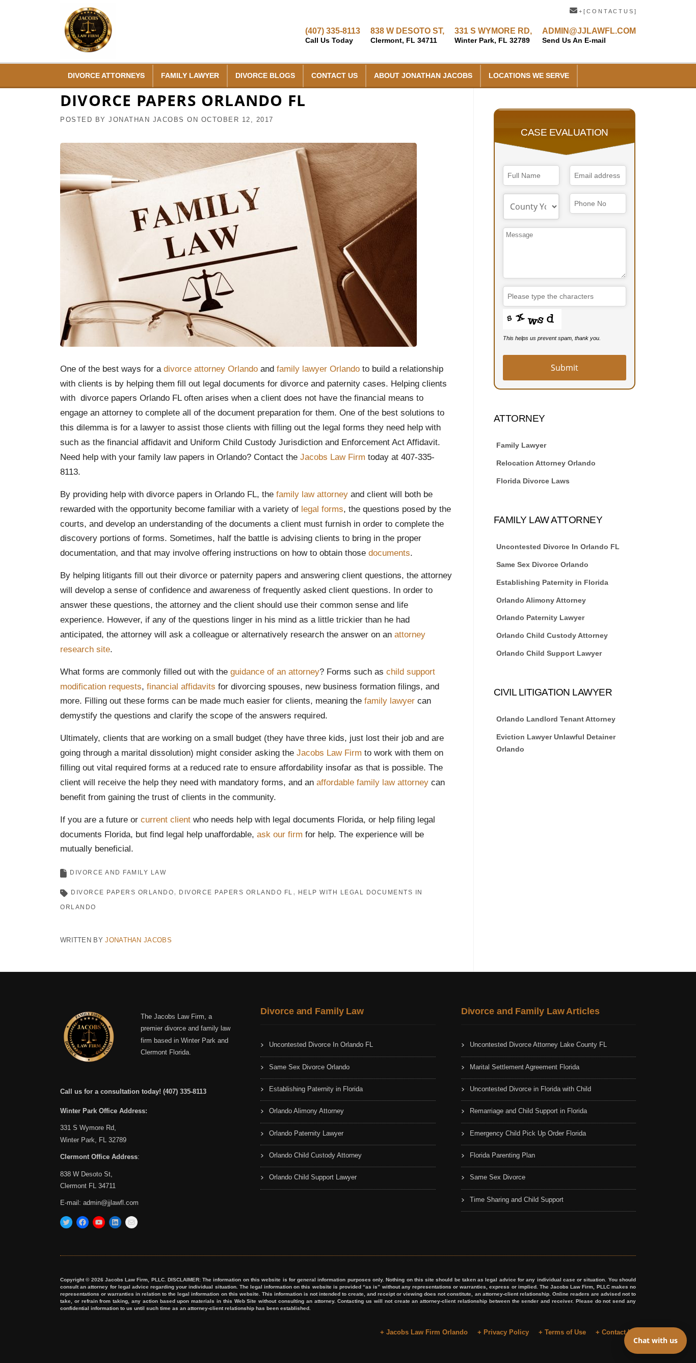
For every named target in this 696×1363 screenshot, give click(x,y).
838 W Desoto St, (86, 1174)
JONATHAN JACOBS (146, 119)
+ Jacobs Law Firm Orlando (424, 1332)
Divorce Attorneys (106, 75)
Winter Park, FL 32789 (93, 1140)
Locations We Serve (529, 75)
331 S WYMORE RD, (493, 35)
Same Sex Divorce (497, 1177)
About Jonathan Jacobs (423, 75)
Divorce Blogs (265, 75)
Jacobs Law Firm (332, 457)
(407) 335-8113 (332, 35)
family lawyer (389, 701)
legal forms (322, 509)
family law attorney (312, 494)
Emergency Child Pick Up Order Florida (528, 1133)
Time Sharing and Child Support (517, 1199)
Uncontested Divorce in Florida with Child (530, 1089)
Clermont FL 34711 (88, 1186)
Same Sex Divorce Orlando (542, 564)
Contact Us (334, 75)
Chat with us (655, 1340)
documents (389, 553)
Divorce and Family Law (118, 872)
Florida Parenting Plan (502, 1155)
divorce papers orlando (122, 892)
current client (166, 820)
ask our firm (280, 834)
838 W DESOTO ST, (407, 35)
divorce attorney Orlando (211, 369)
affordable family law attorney (372, 782)
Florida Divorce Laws (533, 481)
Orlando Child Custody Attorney (552, 635)
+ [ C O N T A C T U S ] (606, 11)
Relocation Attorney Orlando (546, 463)
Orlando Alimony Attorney (541, 600)
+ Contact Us (616, 1332)
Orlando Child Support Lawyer (549, 653)
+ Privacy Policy (503, 1332)
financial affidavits (181, 686)
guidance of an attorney (274, 672)
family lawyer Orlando (318, 369)
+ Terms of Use (562, 1332)
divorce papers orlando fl (236, 892)
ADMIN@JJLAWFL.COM (589, 35)
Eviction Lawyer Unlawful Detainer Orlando (555, 743)
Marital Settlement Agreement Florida (524, 1067)
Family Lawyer (190, 75)
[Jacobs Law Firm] (88, 30)
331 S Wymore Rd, (88, 1127)
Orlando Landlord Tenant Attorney (555, 719)
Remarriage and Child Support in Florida (528, 1111)
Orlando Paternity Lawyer (540, 617)
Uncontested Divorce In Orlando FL (558, 547)
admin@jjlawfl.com (111, 1202)
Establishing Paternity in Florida (552, 582)
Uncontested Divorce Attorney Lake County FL (538, 1044)
